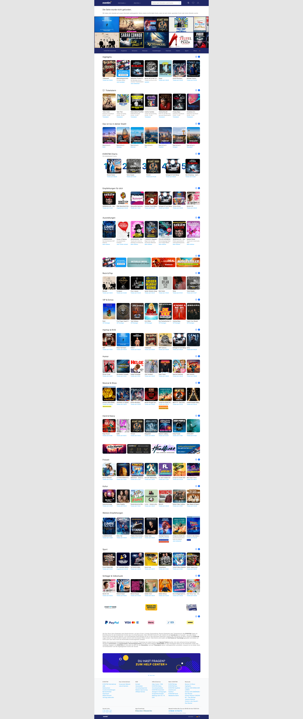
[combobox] (164, 3)
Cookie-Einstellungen (109, 690)
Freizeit (106, 460)
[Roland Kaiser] (173, 40)
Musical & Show (110, 383)
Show (195, 50)
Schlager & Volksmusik (113, 576)
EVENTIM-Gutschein (110, 50)
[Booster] (106, 40)
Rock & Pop (108, 273)
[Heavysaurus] (192, 24)
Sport (186, 50)
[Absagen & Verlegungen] (139, 262)
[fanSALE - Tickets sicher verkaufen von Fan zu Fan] (188, 449)
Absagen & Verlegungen (159, 692)
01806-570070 (175, 711)
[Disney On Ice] (130, 24)
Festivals (168, 50)
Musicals (144, 50)
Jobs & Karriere (123, 686)
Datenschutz (106, 688)
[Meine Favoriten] (193, 3)
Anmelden (190, 716)
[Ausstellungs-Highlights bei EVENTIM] (188, 262)
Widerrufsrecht (107, 695)
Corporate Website (124, 684)
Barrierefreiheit (107, 692)
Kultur (105, 486)
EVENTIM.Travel (173, 693)
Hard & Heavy (109, 416)
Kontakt (137, 684)
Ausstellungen (156, 50)
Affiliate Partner (140, 692)
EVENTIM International (109, 684)
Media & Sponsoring (141, 690)
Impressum (106, 693)
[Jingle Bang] (155, 40)
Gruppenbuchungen (158, 693)
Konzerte (134, 50)
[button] (121, 32)
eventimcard (172, 690)
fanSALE (171, 692)
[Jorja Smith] (155, 24)
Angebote (124, 50)
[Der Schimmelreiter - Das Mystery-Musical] (142, 40)
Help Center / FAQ (157, 684)
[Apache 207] (130, 40)
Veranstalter (139, 686)
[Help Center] (151, 662)
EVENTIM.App (172, 684)
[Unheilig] (173, 24)
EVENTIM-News (156, 686)
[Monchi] (142, 24)
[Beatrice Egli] (192, 40)
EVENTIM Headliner (174, 688)
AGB (104, 686)
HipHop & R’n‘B (109, 330)
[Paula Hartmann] (106, 24)
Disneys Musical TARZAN (192, 695)
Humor (178, 50)
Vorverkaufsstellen (157, 688)
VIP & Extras (108, 300)
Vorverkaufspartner (141, 688)
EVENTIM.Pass (172, 686)
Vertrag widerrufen (108, 697)
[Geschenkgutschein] (114, 262)
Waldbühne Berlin (173, 695)
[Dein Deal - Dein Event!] (163, 262)
